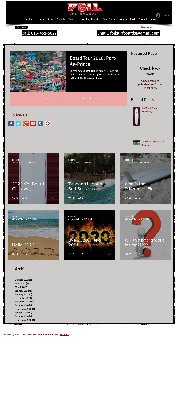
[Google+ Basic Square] (26, 123)
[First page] (39, 98)
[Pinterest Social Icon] (47, 123)
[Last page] (98, 98)
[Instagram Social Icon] (40, 123)
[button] (127, 19)
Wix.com (64, 334)
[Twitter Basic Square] (18, 123)
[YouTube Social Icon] (33, 123)
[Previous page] (46, 98)
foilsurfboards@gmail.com (135, 33)
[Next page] (90, 98)
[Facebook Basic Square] (11, 123)
